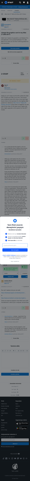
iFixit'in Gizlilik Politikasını (9, 255)
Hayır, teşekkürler (15, 261)
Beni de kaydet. (15, 250)
